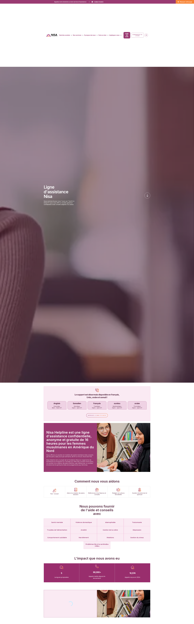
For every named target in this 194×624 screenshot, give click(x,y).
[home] (51, 35)
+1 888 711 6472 (98, 2)
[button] (65, 35)
